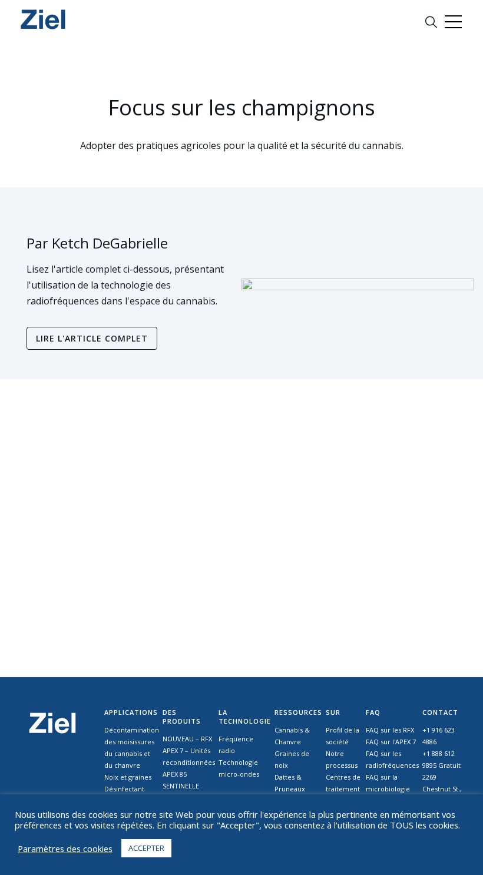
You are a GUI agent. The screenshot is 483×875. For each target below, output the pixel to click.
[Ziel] (43, 19)
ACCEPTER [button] (146, 848)
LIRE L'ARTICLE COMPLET (92, 338)
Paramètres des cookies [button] (65, 848)
